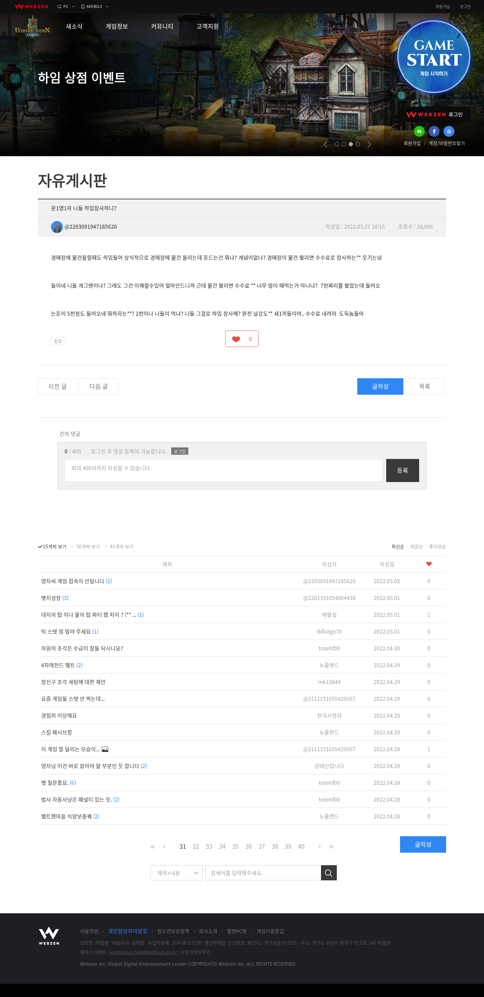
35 (235, 846)
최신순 (397, 546)
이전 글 (57, 386)
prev (325, 144)
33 (209, 846)
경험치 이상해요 (59, 715)
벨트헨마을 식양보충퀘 (70, 816)
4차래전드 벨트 (62, 665)
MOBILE (94, 6)
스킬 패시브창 (56, 732)
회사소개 (208, 931)
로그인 (465, 7)
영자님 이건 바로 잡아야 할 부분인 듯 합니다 (94, 766)
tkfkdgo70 (329, 631)
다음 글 (99, 386)
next (369, 144)
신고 (58, 341)
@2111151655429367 (329, 698)
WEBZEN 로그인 (434, 114)
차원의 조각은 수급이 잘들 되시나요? (82, 648)
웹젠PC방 (237, 931)
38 (275, 846)
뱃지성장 (54, 598)
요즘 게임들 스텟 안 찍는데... (73, 698)
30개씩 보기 (88, 546)
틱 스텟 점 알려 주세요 (69, 631)
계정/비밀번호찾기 (447, 143)
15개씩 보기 (55, 546)
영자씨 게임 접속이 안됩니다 (76, 581)
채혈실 (329, 614)
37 (261, 846)
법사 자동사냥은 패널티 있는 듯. (80, 799)
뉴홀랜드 (329, 665)
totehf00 (329, 648)
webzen (31, 6)
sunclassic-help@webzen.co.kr (143, 952)
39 (288, 846)
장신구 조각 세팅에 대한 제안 (73, 682)
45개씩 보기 (122, 546)
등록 (402, 470)
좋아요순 (437, 546)
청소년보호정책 (173, 931)
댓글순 (416, 546)
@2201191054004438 (329, 598)
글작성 (380, 386)
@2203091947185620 (91, 226)
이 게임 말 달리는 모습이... (71, 749)
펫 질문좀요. (58, 782)
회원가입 (443, 7)
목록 (424, 386)
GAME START (433, 56)
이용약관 (89, 931)
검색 (329, 872)
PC (65, 6)
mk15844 (329, 682)
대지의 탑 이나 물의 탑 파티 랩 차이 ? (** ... (92, 614)
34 (222, 846)
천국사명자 (329, 715)
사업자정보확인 (195, 952)
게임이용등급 (270, 931)
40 (301, 846)
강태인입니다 (329, 766)
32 (196, 846)
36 (248, 846)
